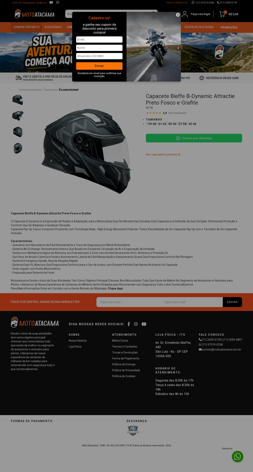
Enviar (99, 66)
